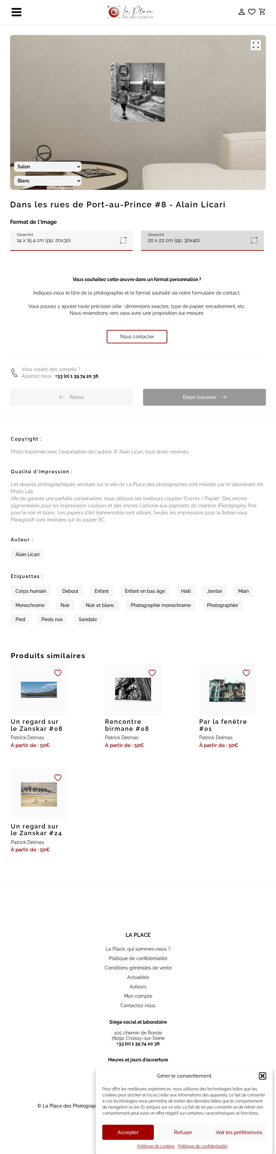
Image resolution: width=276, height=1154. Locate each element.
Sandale (88, 619)
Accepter (128, 1132)
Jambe (214, 591)
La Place (138, 935)
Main (243, 591)
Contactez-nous (138, 1005)
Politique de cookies (156, 1146)
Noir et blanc (100, 605)
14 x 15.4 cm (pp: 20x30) (44, 238)
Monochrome (29, 605)
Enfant (102, 591)
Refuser (183, 1132)
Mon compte (138, 996)
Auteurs (138, 986)
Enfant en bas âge (145, 591)
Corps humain (30, 591)
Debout (70, 591)
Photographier (222, 605)
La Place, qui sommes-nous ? (138, 949)
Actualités (138, 977)
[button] (262, 1076)
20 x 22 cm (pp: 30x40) (174, 238)
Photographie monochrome (161, 605)
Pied (20, 619)
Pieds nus (52, 619)
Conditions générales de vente (138, 968)
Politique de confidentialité (203, 1146)
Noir (65, 605)
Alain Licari (27, 554)
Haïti (186, 591)
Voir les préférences (239, 1132)
